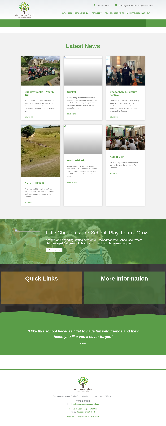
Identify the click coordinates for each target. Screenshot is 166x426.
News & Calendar (81, 13)
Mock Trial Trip (76, 160)
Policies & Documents (114, 13)
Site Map (93, 409)
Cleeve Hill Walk (34, 183)
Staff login (71, 417)
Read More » (30, 117)
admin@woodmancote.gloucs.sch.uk (136, 5)
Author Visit (117, 156)
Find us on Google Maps (78, 409)
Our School (67, 13)
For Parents (97, 13)
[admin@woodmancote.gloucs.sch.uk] (116, 5)
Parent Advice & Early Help (138, 13)
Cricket (71, 92)
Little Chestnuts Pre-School (88, 417)
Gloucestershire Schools (86, 412)
